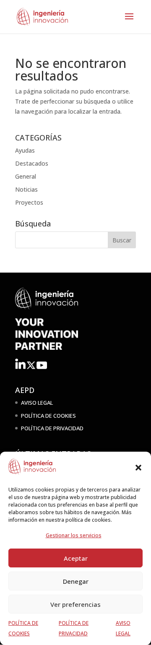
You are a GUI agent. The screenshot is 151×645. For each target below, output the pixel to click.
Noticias (26, 189)
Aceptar (76, 558)
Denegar (76, 581)
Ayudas (25, 150)
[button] (138, 467)
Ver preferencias (75, 604)
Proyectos (29, 202)
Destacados (31, 163)
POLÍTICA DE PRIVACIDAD (52, 428)
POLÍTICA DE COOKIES (48, 415)
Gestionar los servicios (74, 535)
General (25, 176)
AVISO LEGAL (37, 402)
